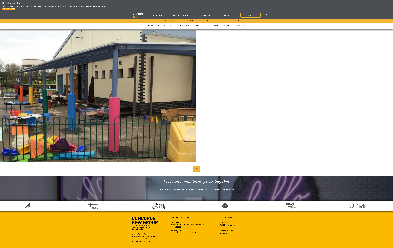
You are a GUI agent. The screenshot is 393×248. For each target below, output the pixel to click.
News (208, 21)
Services (154, 21)
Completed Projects (171, 21)
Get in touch (196, 196)
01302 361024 (176, 227)
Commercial (225, 15)
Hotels (161, 26)
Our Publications (192, 21)
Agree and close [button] (8, 9)
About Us (236, 21)
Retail (227, 26)
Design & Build (157, 15)
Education (240, 26)
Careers (221, 21)
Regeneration (205, 15)
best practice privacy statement (94, 6)
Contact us (250, 15)
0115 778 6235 (177, 235)
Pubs (150, 26)
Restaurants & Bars (179, 26)
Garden (198, 26)
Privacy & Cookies (226, 233)
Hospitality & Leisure (227, 231)
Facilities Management (181, 15)
